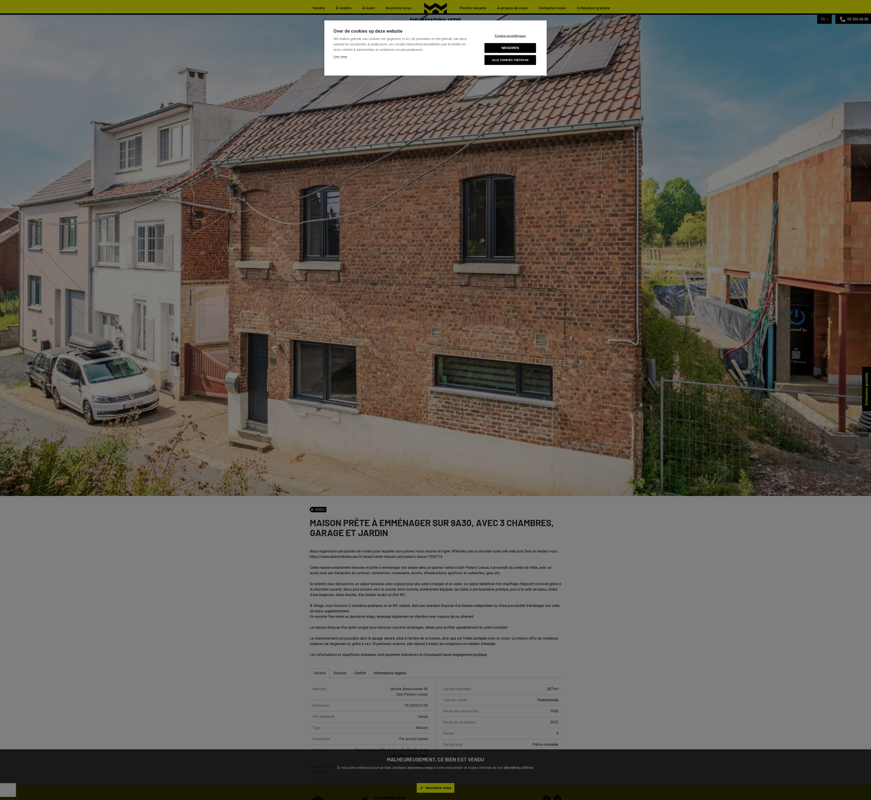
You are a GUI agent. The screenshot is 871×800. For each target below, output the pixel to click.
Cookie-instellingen (510, 36)
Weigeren (510, 48)
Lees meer (340, 56)
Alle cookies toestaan (510, 60)
